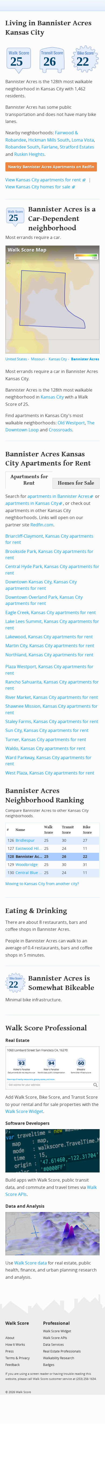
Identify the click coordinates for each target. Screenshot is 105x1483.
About (9, 1338)
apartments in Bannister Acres (58, 496)
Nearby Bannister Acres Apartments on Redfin (51, 167)
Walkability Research (58, 1358)
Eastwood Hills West (29, 848)
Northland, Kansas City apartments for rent (49, 654)
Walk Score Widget (24, 1111)
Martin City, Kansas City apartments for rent (49, 645)
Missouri (38, 359)
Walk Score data (30, 1263)
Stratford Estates (77, 147)
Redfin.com (41, 524)
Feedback (12, 1365)
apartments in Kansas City (31, 503)
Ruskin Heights (29, 154)
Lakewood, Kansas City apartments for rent (49, 636)
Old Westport (71, 422)
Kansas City (58, 359)
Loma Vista (83, 140)
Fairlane (49, 147)
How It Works (15, 1345)
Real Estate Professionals (62, 1351)
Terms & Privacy (17, 1358)
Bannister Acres (85, 359)
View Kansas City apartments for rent (43, 179)
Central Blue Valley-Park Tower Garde (29, 873)
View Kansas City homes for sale (37, 186)
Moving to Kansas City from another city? (42, 884)
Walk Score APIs (55, 1338)
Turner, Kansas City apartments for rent (45, 739)
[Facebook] (17, 1331)
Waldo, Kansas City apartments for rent (45, 748)
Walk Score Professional (46, 1028)
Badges (48, 1365)
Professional (56, 1323)
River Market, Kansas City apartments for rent (51, 697)
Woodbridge (27, 864)
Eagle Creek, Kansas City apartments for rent (50, 612)
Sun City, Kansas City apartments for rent (47, 730)
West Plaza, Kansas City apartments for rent (49, 773)
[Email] (25, 1331)
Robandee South (22, 147)
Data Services (53, 1345)
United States (16, 359)
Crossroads (60, 429)
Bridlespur (25, 840)
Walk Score (17, 1323)
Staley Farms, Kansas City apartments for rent (51, 721)
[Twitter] (8, 1331)
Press (9, 1351)
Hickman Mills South (48, 140)
